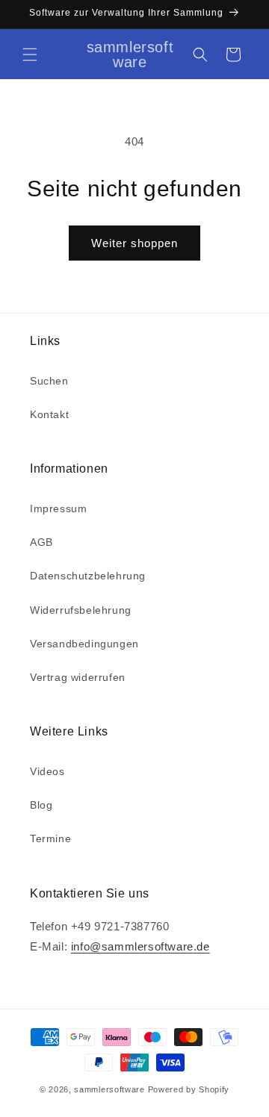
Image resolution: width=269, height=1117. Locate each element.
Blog (41, 805)
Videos (47, 771)
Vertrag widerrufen (78, 677)
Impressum (58, 508)
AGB (41, 542)
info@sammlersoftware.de (140, 946)
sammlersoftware (109, 1089)
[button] (29, 54)
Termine (50, 838)
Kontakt (49, 414)
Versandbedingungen (84, 644)
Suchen (49, 381)
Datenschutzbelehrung (88, 576)
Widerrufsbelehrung (81, 610)
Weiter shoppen (134, 243)
